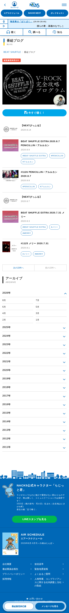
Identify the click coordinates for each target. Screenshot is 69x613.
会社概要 (6, 564)
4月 (4, 313)
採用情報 (6, 579)
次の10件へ (18, 268)
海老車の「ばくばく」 (21, 21)
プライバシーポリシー (13, 574)
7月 (37, 300)
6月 (4, 307)
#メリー (54, 227)
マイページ (14, 7)
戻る (5, 5)
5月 (37, 307)
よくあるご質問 (42, 574)
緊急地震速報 (41, 569)
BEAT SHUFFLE (12, 52)
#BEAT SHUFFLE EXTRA (34, 156)
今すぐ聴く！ (36, 112)
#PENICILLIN (57, 156)
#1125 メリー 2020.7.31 (35, 243)
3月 (37, 313)
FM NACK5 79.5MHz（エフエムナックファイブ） (34, 5)
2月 (4, 320)
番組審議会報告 (10, 569)
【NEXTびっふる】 (31, 125)
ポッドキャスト (57, 13)
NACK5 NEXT (34, 13)
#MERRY (27, 233)
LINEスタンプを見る (34, 519)
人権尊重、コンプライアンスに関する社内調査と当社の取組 (47, 582)
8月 (4, 300)
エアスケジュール (11, 13)
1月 (37, 320)
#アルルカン (28, 162)
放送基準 (38, 564)
